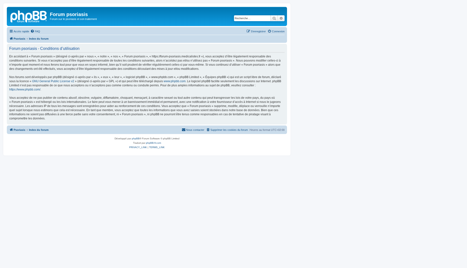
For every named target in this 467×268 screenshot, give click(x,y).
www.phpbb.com (175, 81)
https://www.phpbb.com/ (24, 89)
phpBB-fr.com (153, 143)
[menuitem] (35, 31)
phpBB (136, 138)
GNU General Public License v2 (53, 81)
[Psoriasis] (29, 16)
